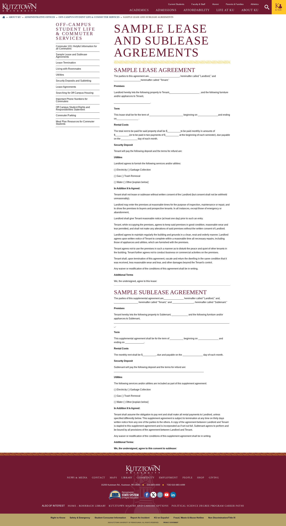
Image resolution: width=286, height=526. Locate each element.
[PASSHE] (124, 494)
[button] (267, 7)
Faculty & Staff (198, 4)
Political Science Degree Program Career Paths (208, 505)
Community (145, 477)
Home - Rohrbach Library (87, 505)
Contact (98, 477)
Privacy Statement (170, 522)
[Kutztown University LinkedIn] (173, 495)
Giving (214, 477)
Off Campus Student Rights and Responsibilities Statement (73, 108)
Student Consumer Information (110, 517)
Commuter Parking (66, 115)
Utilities (60, 74)
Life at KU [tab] (225, 10)
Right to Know (58, 517)
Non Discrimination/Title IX (221, 517)
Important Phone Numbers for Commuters (71, 100)
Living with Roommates (68, 69)
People (187, 477)
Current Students (176, 4)
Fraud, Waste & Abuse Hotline (189, 517)
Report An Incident (140, 517)
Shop (200, 477)
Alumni (215, 4)
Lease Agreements (66, 87)
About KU (15, 17)
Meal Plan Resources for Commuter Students (75, 122)
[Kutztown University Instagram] (160, 495)
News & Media (77, 477)
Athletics (255, 4)
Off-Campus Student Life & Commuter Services (89, 17)
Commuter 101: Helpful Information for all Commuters (76, 47)
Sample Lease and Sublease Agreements (71, 55)
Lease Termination (66, 62)
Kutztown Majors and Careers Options (139, 505)
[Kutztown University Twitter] (153, 495)
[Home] (19, 7)
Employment (168, 477)
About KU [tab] (250, 10)
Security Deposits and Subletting (73, 80)
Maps (113, 477)
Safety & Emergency (80, 517)
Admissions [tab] (166, 10)
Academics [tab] (139, 10)
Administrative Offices (40, 17)
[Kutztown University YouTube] (167, 495)
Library (126, 477)
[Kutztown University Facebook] (147, 495)
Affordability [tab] (196, 10)
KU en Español (161, 517)
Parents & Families (235, 4)
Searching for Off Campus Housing (74, 93)
